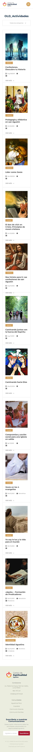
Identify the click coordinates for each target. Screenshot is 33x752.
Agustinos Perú (16, 703)
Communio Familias (16, 712)
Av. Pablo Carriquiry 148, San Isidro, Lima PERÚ (16, 687)
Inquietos (16, 706)
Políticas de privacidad (16, 744)
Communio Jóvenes (16, 709)
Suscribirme (24, 733)
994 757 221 (16, 691)
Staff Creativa (21, 746)
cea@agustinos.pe (16, 694)
